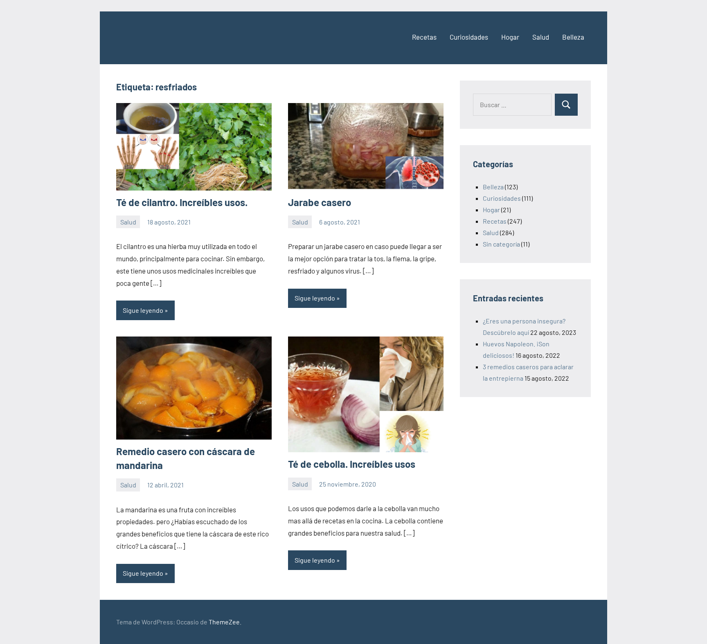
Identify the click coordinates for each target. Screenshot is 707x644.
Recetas (424, 37)
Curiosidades (469, 37)
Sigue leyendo (143, 310)
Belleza (573, 37)
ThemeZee (224, 622)
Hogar (510, 37)
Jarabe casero (319, 202)
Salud (540, 37)
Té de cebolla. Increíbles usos (351, 464)
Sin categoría (501, 244)
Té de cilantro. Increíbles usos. (182, 202)
